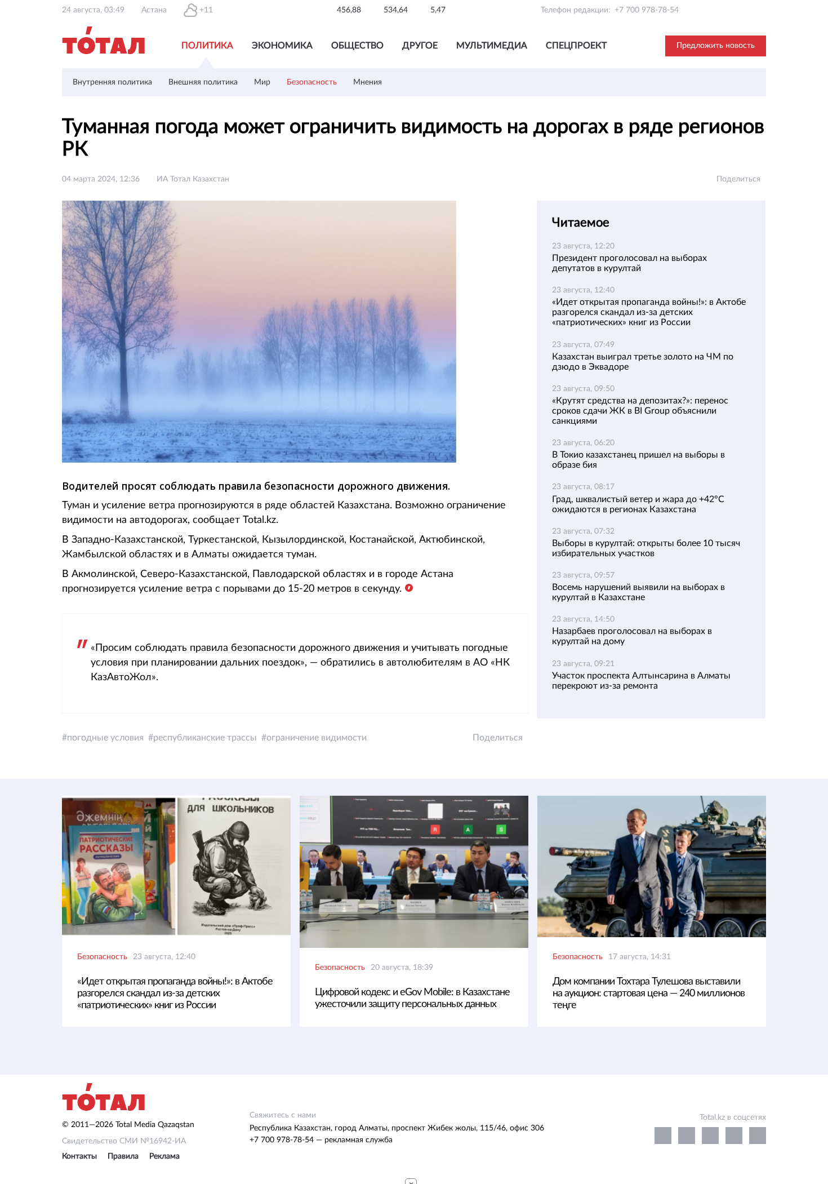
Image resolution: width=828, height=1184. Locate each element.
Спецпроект (576, 45)
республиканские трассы (205, 737)
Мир (262, 82)
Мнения (367, 82)
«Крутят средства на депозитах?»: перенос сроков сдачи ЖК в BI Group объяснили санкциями (640, 410)
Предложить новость (715, 46)
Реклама (164, 1156)
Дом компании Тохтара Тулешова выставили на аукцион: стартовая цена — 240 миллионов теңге (649, 993)
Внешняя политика (203, 82)
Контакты (79, 1156)
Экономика (282, 45)
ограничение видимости (316, 737)
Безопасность (312, 82)
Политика (207, 45)
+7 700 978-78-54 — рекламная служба (321, 1140)
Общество (357, 45)
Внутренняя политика (112, 82)
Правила (123, 1156)
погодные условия (105, 737)
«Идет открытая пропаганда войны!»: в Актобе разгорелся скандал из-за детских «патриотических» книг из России (649, 312)
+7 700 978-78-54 (647, 10)
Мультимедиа (491, 45)
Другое (420, 45)
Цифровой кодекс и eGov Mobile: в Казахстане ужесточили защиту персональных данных (412, 998)
